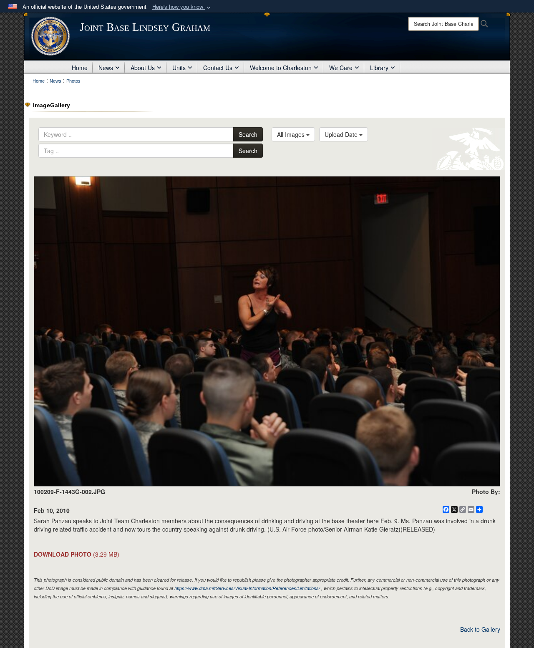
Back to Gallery (480, 629)
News (105, 67)
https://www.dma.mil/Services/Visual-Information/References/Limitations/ (247, 588)
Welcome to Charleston (281, 67)
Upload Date (342, 134)
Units (179, 67)
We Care (341, 67)
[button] (182, 7)
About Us (143, 67)
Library (379, 67)
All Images (291, 134)
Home (80, 67)
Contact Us (217, 67)
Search (248, 134)
